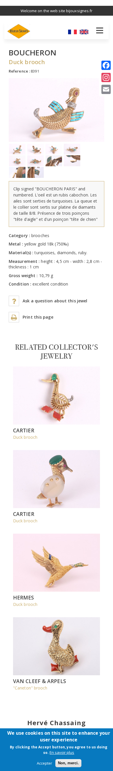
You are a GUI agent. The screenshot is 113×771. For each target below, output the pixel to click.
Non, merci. (68, 763)
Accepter (44, 763)
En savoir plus (62, 752)
